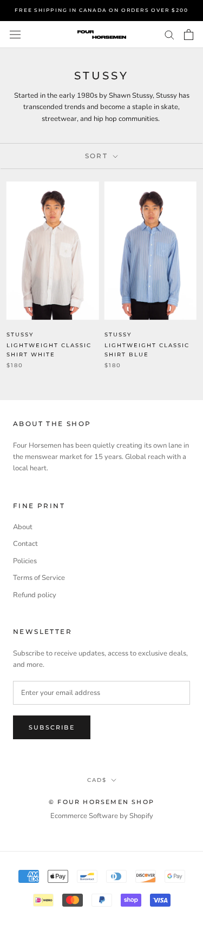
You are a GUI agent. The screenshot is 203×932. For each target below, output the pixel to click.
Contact (25, 544)
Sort (98, 156)
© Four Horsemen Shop (101, 802)
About (22, 527)
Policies (25, 561)
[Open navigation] (15, 34)
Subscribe (52, 727)
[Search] (169, 34)
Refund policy (34, 595)
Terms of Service (39, 578)
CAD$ (97, 780)
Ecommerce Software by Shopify (101, 816)
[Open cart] (188, 34)
